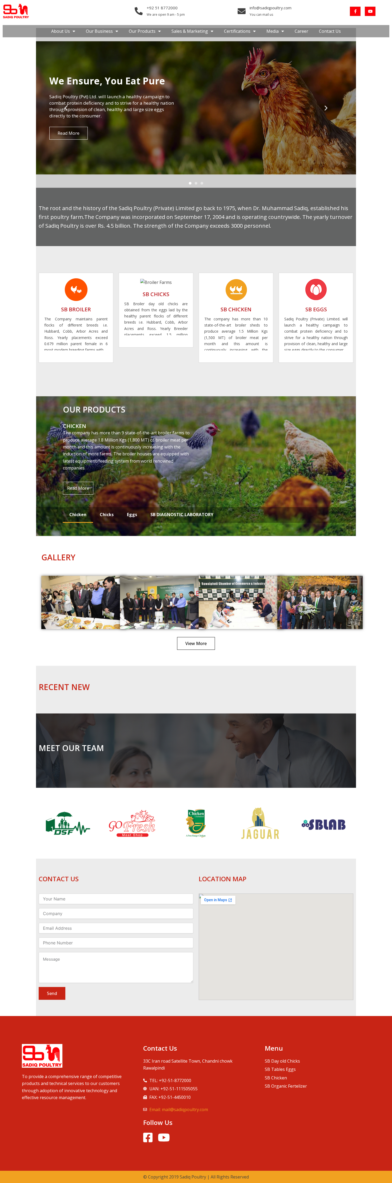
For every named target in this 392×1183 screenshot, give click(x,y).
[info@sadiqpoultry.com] (242, 11)
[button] (66, 108)
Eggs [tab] (132, 514)
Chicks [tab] (107, 514)
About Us (60, 31)
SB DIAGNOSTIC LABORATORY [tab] (181, 514)
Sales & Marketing (189, 31)
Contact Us (330, 31)
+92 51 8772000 (162, 7)
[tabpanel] (196, 466)
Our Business (99, 31)
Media (272, 31)
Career (301, 31)
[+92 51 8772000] (139, 11)
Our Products (142, 31)
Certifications (237, 31)
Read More (78, 488)
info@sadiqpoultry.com (270, 7)
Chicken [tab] (77, 514)
